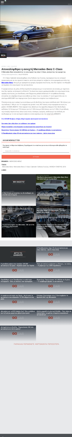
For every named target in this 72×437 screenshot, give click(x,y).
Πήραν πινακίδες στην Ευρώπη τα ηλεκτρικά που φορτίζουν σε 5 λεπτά (26, 127)
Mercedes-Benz (7, 83)
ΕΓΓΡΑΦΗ (36, 156)
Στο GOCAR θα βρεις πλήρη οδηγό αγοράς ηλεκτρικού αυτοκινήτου (25, 119)
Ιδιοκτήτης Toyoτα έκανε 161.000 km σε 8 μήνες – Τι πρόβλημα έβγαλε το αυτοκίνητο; (32, 130)
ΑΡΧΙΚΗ (4, 66)
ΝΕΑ (3, 55)
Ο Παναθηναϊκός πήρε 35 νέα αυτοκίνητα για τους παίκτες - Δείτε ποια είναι (28, 133)
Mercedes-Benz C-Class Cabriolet (25, 167)
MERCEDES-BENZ (15, 161)
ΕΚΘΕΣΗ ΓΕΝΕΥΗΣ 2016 (58, 167)
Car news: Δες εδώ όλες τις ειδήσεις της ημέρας (19, 123)
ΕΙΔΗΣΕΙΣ (14, 66)
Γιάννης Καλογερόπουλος (10, 74)
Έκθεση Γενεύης (43, 167)
